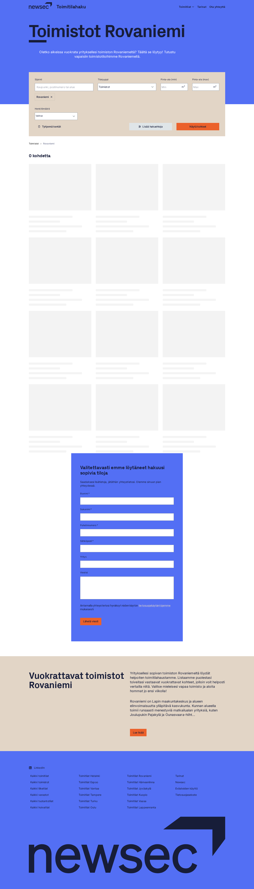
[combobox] (59, 87)
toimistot (34, 143)
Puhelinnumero (89, 525)
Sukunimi (86, 509)
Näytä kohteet (197, 126)
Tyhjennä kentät (51, 126)
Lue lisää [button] (138, 732)
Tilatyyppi (103, 79)
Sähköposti (87, 541)
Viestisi (84, 572)
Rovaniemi (42, 96)
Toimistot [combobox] (104, 86)
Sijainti (38, 79)
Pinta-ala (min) (169, 79)
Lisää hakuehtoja (152, 126)
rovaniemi (48, 143)
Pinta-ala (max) (200, 79)
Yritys (83, 556)
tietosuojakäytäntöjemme (155, 605)
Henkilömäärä (42, 108)
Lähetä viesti (90, 621)
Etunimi (85, 493)
